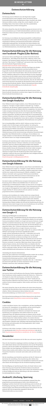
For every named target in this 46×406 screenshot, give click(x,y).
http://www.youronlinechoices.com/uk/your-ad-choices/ (20, 332)
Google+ (15, 400)
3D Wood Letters (23, 2)
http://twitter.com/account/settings (24, 298)
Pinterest (21, 400)
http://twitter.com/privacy (33, 293)
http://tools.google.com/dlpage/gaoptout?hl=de (15, 157)
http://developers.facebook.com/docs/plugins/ (15, 65)
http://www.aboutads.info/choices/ (25, 330)
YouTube (28, 400)
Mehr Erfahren (35, 404)
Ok (30, 404)
